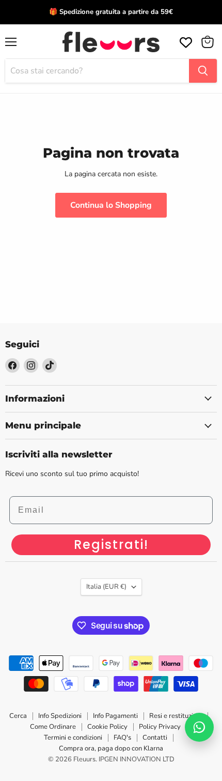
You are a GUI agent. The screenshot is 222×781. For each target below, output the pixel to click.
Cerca (18, 716)
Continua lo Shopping (111, 205)
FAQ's (122, 737)
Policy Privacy (160, 726)
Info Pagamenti (115, 716)
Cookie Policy (107, 726)
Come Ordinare (53, 726)
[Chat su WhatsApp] (199, 727)
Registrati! (111, 544)
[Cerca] (203, 71)
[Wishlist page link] (185, 41)
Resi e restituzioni (175, 716)
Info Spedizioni (60, 716)
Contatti (154, 737)
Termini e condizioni (73, 737)
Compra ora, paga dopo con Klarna (111, 748)
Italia (106, 586)
